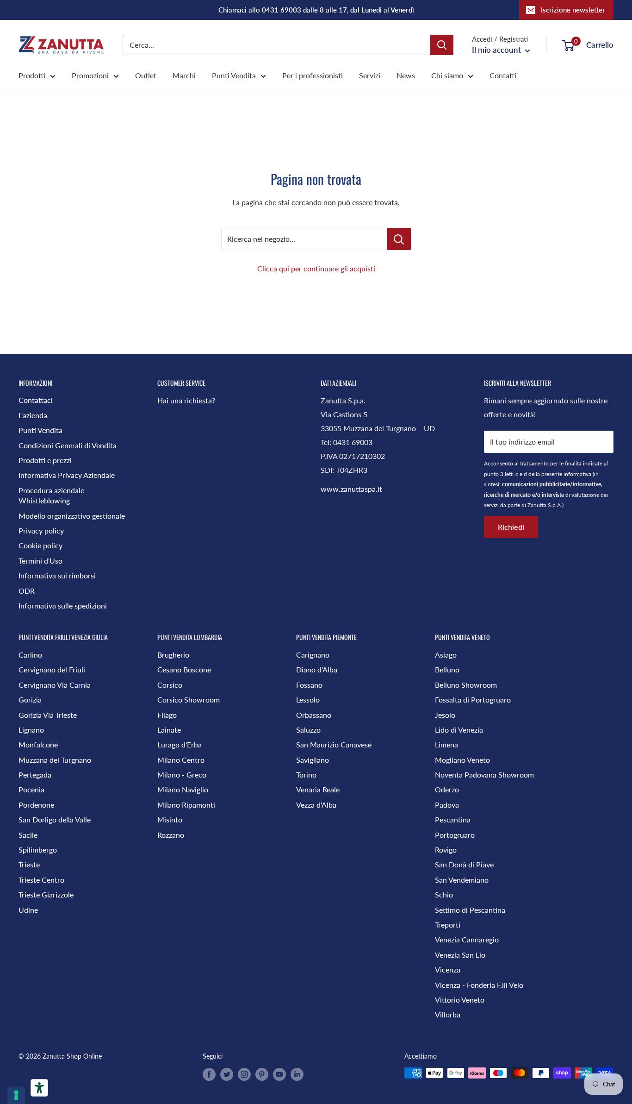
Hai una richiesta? (186, 400)
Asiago (446, 654)
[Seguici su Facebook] (209, 1073)
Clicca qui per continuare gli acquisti (316, 268)
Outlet (145, 75)
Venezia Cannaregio (467, 939)
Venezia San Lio (460, 954)
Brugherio (173, 654)
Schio (444, 894)
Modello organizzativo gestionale (72, 515)
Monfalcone (38, 744)
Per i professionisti (312, 75)
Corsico (169, 684)
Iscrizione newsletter (573, 10)
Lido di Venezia (459, 729)
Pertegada (35, 774)
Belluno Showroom (466, 684)
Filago (167, 714)
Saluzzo (308, 729)
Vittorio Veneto (459, 999)
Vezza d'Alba (316, 804)
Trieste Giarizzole (46, 894)
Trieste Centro (41, 879)
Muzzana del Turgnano (55, 759)
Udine (28, 909)
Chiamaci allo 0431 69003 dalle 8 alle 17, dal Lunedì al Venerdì (316, 10)
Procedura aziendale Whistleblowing (51, 495)
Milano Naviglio (182, 789)
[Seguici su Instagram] (244, 1073)
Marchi (184, 75)
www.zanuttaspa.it (351, 488)
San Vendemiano (462, 879)
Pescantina (453, 819)
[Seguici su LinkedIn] (297, 1073)
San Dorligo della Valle (55, 819)
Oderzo (447, 789)
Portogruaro (455, 834)
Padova (447, 804)
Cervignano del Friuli (52, 669)
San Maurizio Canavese (334, 744)
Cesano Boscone (184, 669)
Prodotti (32, 75)
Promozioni (90, 75)
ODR (27, 590)
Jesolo (445, 714)
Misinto (169, 819)
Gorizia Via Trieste (48, 714)
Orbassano (313, 714)
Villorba (447, 1014)
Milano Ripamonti (186, 804)
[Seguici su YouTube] (279, 1073)
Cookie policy (40, 545)
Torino (306, 774)
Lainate (169, 729)
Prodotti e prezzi (45, 460)
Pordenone (36, 804)
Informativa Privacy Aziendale (67, 474)
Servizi (369, 75)
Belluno (447, 669)
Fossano (309, 684)
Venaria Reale (318, 789)
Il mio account (497, 50)
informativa (577, 473)
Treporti (447, 924)
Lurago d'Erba (179, 744)
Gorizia (30, 699)
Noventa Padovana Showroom (484, 774)
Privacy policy (41, 530)
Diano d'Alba (316, 669)
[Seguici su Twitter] (226, 1073)
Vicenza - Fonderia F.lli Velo (479, 984)
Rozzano (170, 834)
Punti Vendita (234, 75)
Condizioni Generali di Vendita (68, 445)
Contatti (502, 75)
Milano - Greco (181, 774)
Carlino (30, 654)
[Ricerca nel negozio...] (399, 239)
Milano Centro (180, 759)
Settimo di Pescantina (470, 909)
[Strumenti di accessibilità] (39, 1088)
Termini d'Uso (40, 560)
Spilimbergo (38, 849)
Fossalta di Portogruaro (473, 699)
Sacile (28, 834)
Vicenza (447, 969)
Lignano (31, 729)
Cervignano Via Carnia (55, 684)
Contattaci (36, 399)
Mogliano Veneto (462, 759)
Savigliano (312, 759)
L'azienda (33, 415)
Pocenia (31, 789)
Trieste (29, 864)
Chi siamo (447, 75)
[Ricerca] (441, 45)
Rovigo (446, 849)
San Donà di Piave (464, 864)
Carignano (312, 654)
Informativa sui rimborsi (57, 575)
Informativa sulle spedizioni (63, 605)
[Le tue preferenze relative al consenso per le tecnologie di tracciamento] (16, 1095)
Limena (446, 744)
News (406, 75)
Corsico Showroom (188, 699)
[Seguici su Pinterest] (261, 1073)
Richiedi (511, 526)
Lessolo (308, 699)
